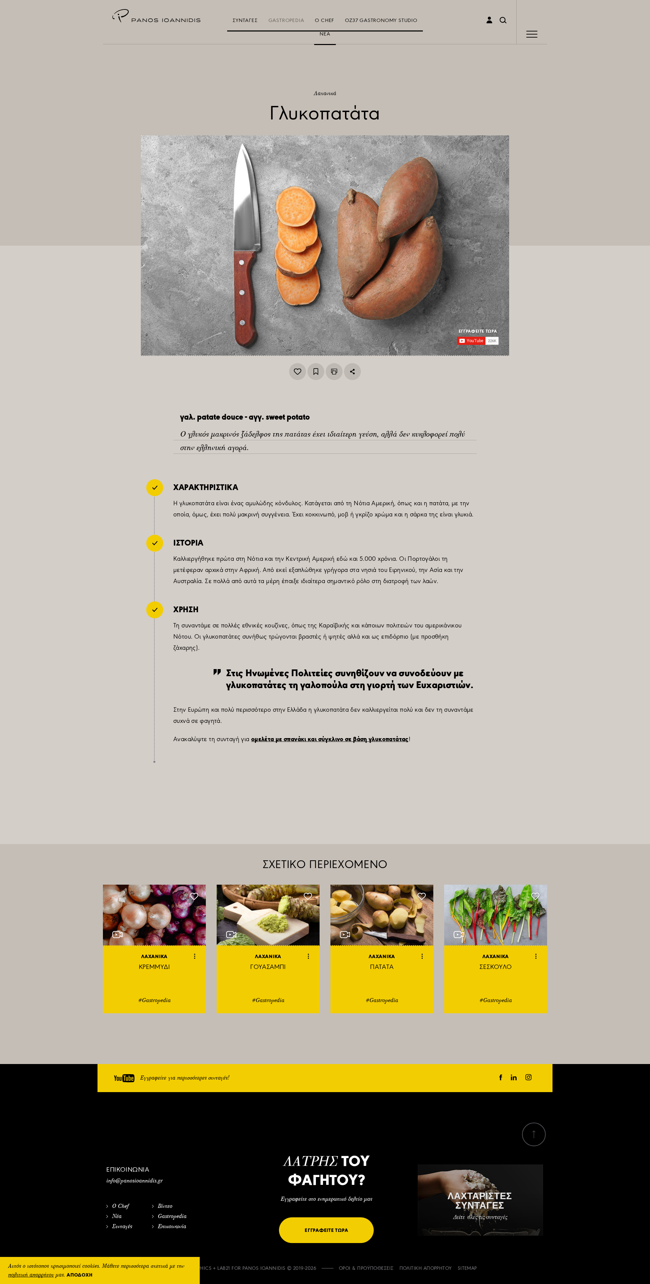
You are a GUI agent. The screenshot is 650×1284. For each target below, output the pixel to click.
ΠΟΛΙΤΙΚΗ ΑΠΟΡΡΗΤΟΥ (425, 1268)
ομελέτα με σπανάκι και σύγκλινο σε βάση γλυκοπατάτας (330, 739)
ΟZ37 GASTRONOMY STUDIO (381, 20)
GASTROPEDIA (286, 20)
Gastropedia (172, 1217)
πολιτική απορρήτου (31, 1275)
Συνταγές (122, 1227)
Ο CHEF (324, 20)
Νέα (117, 1217)
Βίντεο (165, 1206)
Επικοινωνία (172, 1227)
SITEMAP (467, 1268)
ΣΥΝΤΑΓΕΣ (245, 20)
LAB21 (223, 1268)
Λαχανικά (325, 94)
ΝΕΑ (325, 34)
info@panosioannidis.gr (134, 1181)
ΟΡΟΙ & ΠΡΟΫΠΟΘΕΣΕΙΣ (366, 1268)
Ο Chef (120, 1206)
